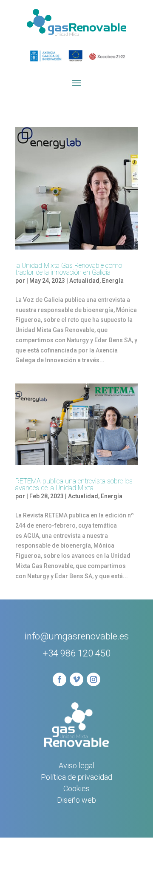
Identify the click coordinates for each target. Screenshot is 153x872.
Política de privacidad (76, 777)
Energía (113, 280)
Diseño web (76, 799)
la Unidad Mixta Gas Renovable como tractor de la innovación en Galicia (68, 268)
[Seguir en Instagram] (93, 679)
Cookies (76, 788)
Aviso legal (76, 765)
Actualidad (84, 280)
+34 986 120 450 (76, 653)
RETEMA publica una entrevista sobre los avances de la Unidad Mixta (74, 484)
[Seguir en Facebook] (59, 679)
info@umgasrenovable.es (77, 636)
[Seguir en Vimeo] (76, 679)
